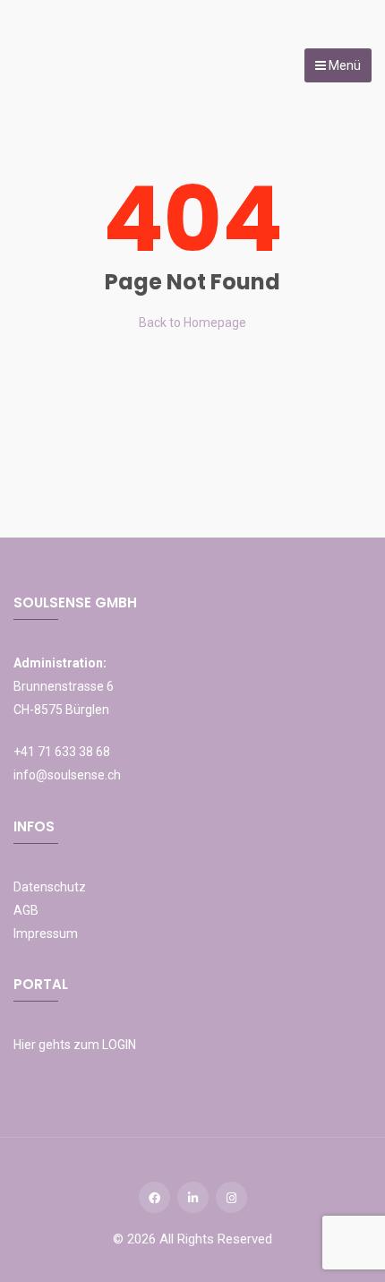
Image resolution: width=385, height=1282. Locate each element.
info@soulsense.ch (67, 775)
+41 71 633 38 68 (61, 751)
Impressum (45, 933)
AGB (25, 910)
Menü (343, 65)
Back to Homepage (192, 322)
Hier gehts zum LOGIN (74, 1044)
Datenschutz (49, 887)
